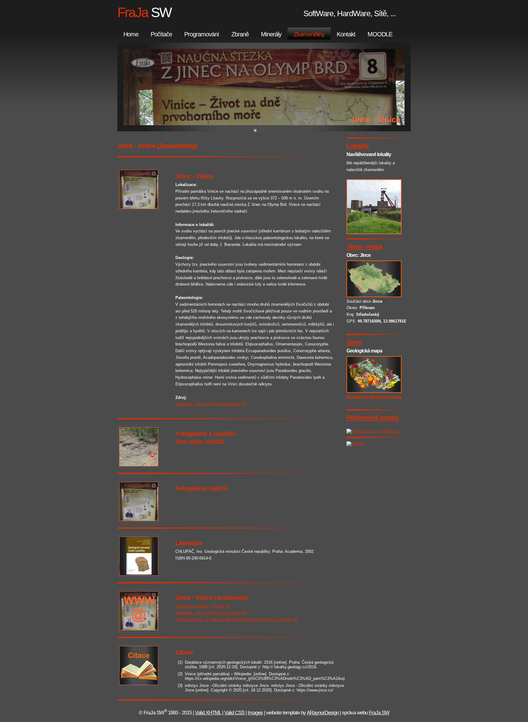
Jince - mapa (364, 246)
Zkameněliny (309, 34)
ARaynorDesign (323, 713)
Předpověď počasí (372, 417)
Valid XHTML (208, 713)
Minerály (271, 34)
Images (255, 713)
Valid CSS (234, 713)
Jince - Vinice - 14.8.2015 (199, 441)
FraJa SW (379, 713)
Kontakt (346, 34)
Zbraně (240, 34)
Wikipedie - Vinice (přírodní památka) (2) (211, 404)
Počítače (161, 34)
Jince (354, 341)
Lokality (357, 145)
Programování (201, 34)
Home (130, 34)
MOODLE (380, 34)
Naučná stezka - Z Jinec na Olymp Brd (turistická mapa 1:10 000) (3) (236, 619)
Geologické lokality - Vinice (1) (202, 606)
